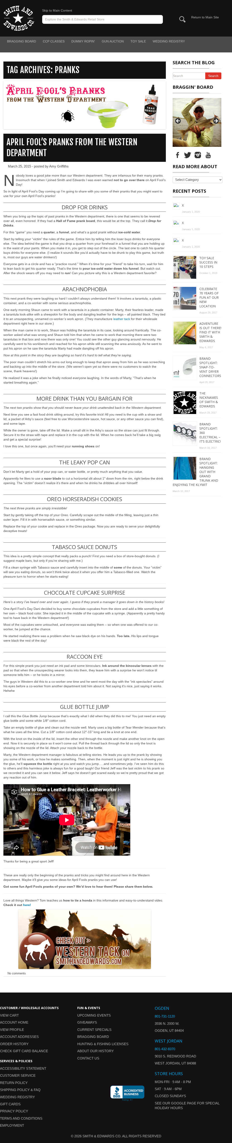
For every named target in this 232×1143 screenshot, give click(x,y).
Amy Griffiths (59, 166)
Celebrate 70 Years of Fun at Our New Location (209, 297)
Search (213, 76)
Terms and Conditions (21, 1118)
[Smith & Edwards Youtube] (208, 154)
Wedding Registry (169, 41)
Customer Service (18, 1075)
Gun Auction (113, 41)
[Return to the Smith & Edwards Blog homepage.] (18, 18)
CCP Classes (54, 41)
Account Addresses (19, 1037)
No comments (16, 973)
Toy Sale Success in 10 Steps (208, 262)
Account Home (14, 1022)
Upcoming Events (94, 1015)
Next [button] (215, 121)
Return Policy (14, 1083)
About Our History (95, 1051)
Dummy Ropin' (83, 41)
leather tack (121, 319)
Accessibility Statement (23, 1068)
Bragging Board (21, 41)
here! (27, 905)
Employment (12, 1125)
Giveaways (87, 1022)
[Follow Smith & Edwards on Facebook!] (177, 154)
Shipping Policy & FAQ (20, 1090)
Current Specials (94, 1030)
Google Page (183, 1103)
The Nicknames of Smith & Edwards (208, 399)
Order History (14, 1044)
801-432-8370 (165, 1049)
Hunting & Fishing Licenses (102, 1044)
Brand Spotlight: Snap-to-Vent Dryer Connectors (210, 367)
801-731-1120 (165, 1016)
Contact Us (88, 1058)
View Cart (9, 1015)
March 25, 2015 (19, 166)
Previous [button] (178, 121)
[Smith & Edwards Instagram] (197, 154)
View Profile (12, 1030)
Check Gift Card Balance (24, 1051)
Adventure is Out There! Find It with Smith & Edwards (210, 332)
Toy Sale (138, 41)
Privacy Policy (14, 1111)
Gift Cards (10, 1104)
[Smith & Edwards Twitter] (187, 154)
